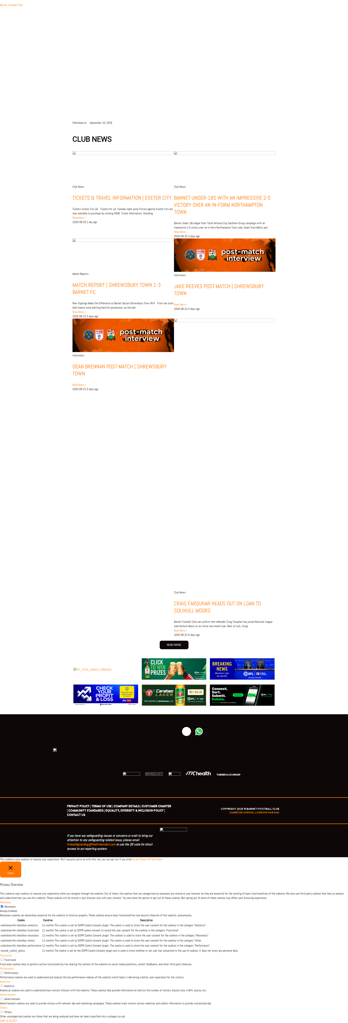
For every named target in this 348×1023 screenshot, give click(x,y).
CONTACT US (76, 815)
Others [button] (3, 1008)
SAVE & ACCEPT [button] (8, 1021)
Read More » (79, 218)
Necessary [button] (5, 902)
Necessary (10, 906)
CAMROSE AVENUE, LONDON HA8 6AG (254, 812)
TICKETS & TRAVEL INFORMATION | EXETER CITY (121, 197)
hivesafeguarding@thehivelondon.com (91, 844)
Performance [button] (7, 968)
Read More (157, 859)
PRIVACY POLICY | (79, 806)
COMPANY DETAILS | (127, 806)
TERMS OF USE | (102, 806)
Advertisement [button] (8, 995)
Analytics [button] (5, 982)
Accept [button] (135, 859)
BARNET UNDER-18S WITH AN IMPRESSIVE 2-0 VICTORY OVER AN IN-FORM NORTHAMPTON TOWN (222, 204)
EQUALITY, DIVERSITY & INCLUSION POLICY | (135, 810)
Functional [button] (6, 955)
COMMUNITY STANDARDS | (86, 810)
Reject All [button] (145, 859)
